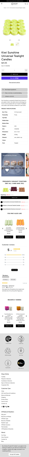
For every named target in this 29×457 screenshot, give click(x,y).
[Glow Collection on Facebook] (2, 407)
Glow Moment (4, 437)
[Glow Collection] (14, 4)
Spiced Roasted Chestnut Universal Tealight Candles (15, 209)
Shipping (3, 397)
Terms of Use (4, 401)
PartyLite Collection (6, 378)
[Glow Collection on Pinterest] (5, 407)
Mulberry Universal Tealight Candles (11, 205)
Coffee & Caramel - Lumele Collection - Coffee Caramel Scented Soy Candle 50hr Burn (20, 317)
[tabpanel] (14, 287)
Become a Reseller (5, 420)
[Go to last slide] (2, 228)
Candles (3, 376)
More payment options (14, 82)
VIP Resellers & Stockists (7, 429)
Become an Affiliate (6, 416)
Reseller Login (4, 422)
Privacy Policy (4, 399)
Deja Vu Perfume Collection (8, 383)
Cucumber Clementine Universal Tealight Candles (8, 229)
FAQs (2, 391)
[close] (27, 1)
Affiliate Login (4, 418)
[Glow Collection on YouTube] (8, 407)
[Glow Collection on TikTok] (7, 407)
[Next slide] (26, 228)
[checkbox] (13, 279)
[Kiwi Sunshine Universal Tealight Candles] (14, 24)
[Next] (19, 40)
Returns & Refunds (5, 395)
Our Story (3, 435)
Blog (2, 441)
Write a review (14, 269)
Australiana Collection (6, 380)
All (8, 7)
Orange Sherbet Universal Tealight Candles (20, 229)
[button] (14, 255)
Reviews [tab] (6, 275)
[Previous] (10, 40)
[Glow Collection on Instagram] (3, 407)
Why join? (3, 414)
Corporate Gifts (5, 385)
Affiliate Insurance (5, 424)
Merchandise (4, 427)
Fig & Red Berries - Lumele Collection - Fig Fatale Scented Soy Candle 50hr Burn (8, 317)
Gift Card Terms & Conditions (8, 393)
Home (5, 7)
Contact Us (4, 403)
